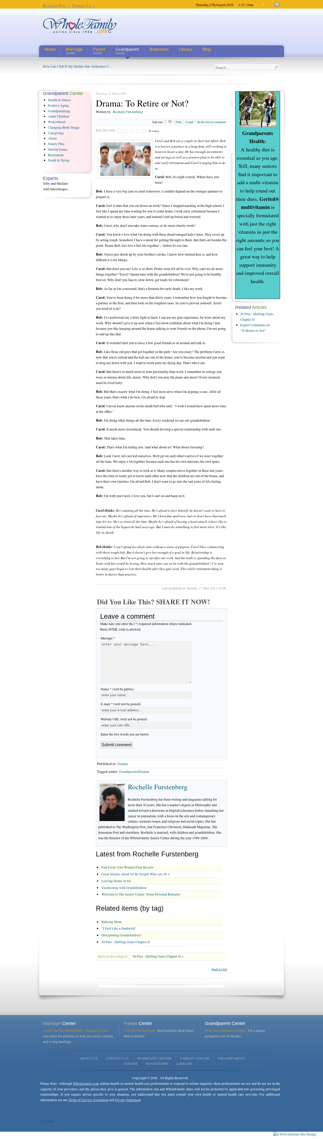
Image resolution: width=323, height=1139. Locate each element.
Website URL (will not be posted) (124, 719)
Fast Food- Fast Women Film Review (127, 867)
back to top (219, 969)
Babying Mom (111, 921)
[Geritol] (257, 126)
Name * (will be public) (117, 689)
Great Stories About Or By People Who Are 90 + (135, 874)
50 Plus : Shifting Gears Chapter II (125, 942)
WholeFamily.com (86, 1083)
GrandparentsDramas (134, 771)
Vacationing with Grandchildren (124, 887)
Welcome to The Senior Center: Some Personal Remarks (140, 894)
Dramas (122, 764)
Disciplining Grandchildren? (121, 935)
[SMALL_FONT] (259, 5)
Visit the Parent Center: (140, 1030)
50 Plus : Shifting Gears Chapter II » (157, 956)
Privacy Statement (128, 1100)
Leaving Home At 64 (116, 881)
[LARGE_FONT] (268, 5)
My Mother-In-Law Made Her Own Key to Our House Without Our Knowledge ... (100, 66)
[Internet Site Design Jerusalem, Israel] (294, 1134)
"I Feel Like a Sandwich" (119, 928)
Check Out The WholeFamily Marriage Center (75, 1030)
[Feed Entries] (277, 4)
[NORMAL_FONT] (263, 5)
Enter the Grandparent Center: (226, 1030)
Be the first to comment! (211, 122)
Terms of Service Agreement (88, 1100)
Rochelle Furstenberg (128, 112)
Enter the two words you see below (125, 734)
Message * (108, 638)
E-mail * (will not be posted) (121, 704)
